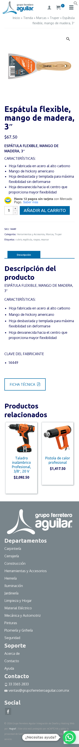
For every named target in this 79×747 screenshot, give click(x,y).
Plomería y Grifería (18, 630)
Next (71, 458)
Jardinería (11, 593)
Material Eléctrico (18, 608)
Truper (58, 234)
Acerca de (12, 653)
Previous (8, 458)
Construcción (14, 563)
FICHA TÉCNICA (23, 384)
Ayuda (9, 668)
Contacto (11, 661)
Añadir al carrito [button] (21, 487)
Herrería (10, 578)
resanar (45, 239)
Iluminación (13, 586)
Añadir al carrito (45, 210)
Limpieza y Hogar (18, 600)
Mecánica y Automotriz (23, 615)
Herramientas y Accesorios (31, 234)
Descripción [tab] (24, 254)
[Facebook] (8, 711)
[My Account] (49, 7)
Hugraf (12, 728)
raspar (36, 239)
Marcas (50, 234)
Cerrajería (11, 556)
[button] (76, 4)
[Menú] (71, 7)
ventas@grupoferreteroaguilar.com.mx (39, 690)
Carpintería (12, 548)
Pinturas (10, 623)
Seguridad (12, 638)
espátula (27, 239)
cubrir (19, 239)
